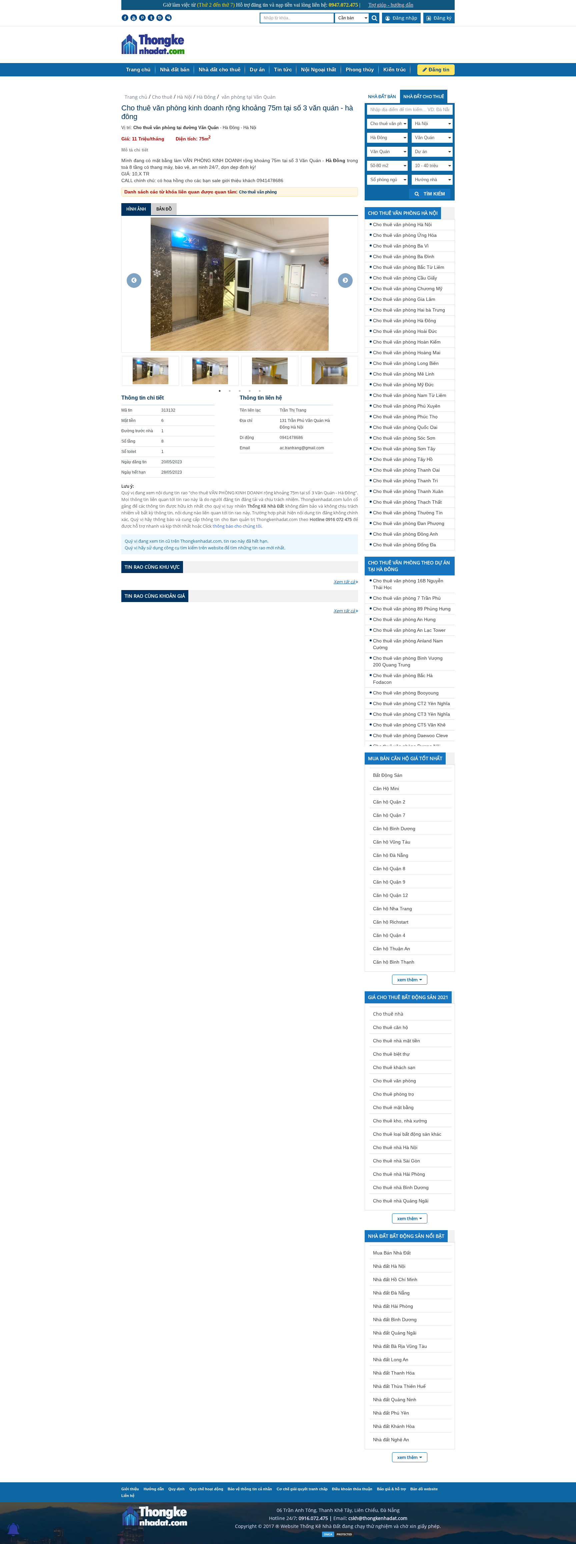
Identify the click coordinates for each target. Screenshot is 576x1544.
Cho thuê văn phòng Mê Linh (403, 374)
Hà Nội (184, 97)
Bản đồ (164, 209)
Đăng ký (441, 18)
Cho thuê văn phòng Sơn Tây (404, 448)
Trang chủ (138, 69)
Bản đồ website (424, 1489)
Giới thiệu (130, 1489)
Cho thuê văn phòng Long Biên (406, 363)
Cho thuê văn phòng (258, 192)
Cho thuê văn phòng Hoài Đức (405, 331)
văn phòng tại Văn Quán (248, 97)
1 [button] (219, 391)
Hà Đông (206, 97)
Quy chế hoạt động (206, 1489)
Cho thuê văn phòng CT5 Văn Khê (409, 724)
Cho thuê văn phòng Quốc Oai (405, 427)
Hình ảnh (136, 209)
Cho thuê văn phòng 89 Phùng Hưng (412, 608)
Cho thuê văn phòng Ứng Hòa (405, 235)
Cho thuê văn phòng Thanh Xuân (408, 491)
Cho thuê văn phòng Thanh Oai (406, 470)
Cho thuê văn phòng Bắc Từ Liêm (408, 267)
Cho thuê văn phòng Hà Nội (402, 224)
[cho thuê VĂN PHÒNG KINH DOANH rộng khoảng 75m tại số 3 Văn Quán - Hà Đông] (239, 283)
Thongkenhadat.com (153, 44)
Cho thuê (162, 97)
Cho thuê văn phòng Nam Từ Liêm (409, 395)
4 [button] (249, 391)
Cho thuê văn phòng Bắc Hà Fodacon (403, 679)
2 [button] (229, 391)
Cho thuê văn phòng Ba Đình (403, 256)
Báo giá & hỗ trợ (391, 1489)
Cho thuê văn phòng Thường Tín (408, 512)
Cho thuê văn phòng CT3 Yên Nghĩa (411, 714)
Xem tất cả (345, 582)
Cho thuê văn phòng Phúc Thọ (405, 416)
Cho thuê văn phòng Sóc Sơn (404, 438)
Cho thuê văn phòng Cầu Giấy (405, 278)
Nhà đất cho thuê (219, 69)
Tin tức (283, 69)
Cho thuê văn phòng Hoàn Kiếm (407, 342)
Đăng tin (438, 69)
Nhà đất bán (174, 69)
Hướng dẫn (154, 1489)
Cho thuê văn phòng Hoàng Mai (406, 352)
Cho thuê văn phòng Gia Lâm (404, 299)
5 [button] (259, 391)
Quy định (176, 1489)
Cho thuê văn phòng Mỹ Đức (403, 384)
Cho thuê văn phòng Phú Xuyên (406, 406)
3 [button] (239, 391)
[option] (239, 284)
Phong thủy (360, 69)
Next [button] (345, 280)
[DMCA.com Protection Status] (338, 1536)
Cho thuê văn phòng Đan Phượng (408, 523)
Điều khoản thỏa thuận (352, 1489)
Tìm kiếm (433, 193)
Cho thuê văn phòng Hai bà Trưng (409, 310)
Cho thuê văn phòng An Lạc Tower (409, 630)
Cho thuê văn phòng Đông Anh (405, 534)
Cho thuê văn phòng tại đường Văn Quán (176, 127)
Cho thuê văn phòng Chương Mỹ (407, 288)
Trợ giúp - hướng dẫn (390, 5)
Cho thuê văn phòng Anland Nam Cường (408, 644)
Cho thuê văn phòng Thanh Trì (405, 480)
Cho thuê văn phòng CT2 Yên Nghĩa (411, 703)
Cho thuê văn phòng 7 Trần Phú (407, 598)
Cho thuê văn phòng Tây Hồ (403, 459)
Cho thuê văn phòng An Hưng (404, 619)
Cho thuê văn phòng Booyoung (406, 692)
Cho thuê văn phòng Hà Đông (404, 320)
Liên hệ (127, 1496)
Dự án (257, 69)
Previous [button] (134, 280)
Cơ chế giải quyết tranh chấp (302, 1489)
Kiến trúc (394, 69)
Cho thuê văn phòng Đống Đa (404, 544)
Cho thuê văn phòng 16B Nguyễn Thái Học (408, 584)
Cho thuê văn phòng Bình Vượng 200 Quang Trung (408, 661)
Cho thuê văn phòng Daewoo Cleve (410, 735)
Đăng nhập (404, 18)
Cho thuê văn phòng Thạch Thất (407, 502)
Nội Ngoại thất (318, 69)
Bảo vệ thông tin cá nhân (250, 1489)
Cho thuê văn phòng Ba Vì (401, 245)
